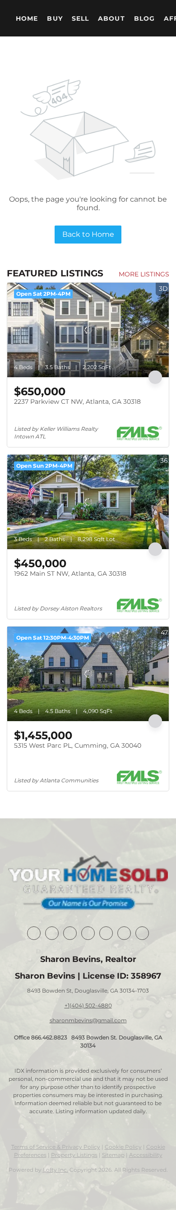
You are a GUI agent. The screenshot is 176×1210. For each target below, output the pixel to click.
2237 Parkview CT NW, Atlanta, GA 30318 (77, 401)
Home (27, 18)
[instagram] (106, 933)
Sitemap (113, 1154)
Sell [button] (80, 18)
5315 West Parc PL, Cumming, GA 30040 (77, 745)
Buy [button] (54, 18)
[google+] (142, 933)
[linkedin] (52, 933)
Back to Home (88, 234)
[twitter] (70, 933)
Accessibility (145, 1154)
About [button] (111, 18)
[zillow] (88, 933)
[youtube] (124, 933)
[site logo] (87, 883)
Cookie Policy (123, 1146)
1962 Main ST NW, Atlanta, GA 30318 (70, 573)
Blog (144, 18)
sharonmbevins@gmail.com (88, 1020)
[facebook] (34, 933)
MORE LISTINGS (144, 274)
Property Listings (74, 1154)
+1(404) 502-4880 (88, 1005)
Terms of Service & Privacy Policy (55, 1146)
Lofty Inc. (55, 1169)
